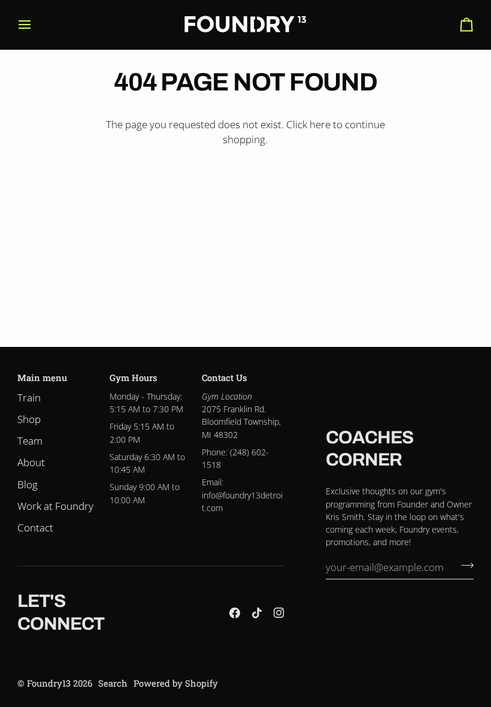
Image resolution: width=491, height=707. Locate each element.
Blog (27, 484)
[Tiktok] (257, 613)
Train (29, 397)
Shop (29, 419)
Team (30, 441)
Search (113, 683)
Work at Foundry (55, 506)
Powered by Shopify (176, 683)
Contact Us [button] (224, 377)
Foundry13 (49, 683)
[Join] (464, 565)
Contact (35, 527)
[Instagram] (279, 613)
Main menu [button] (42, 377)
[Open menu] (35, 24)
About (31, 462)
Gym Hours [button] (133, 377)
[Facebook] (234, 613)
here (320, 124)
